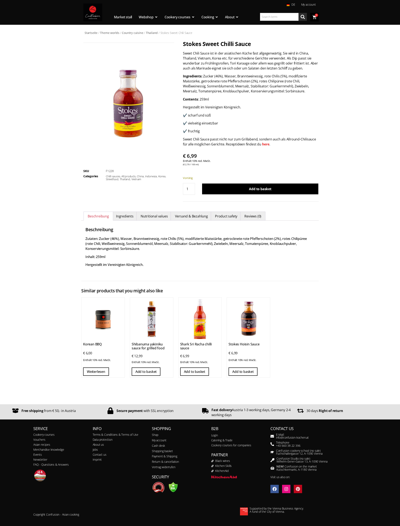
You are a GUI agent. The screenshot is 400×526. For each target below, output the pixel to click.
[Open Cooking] (216, 17)
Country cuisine (132, 33)
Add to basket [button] (146, 371)
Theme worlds (109, 33)
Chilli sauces (113, 176)
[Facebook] (274, 489)
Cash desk (158, 446)
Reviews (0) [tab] (252, 216)
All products (128, 176)
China (140, 176)
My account (308, 4)
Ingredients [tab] (125, 216)
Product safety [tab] (226, 216)
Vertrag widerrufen (163, 467)
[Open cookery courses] (193, 17)
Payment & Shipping (164, 456)
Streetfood (112, 179)
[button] (9, 517)
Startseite (91, 33)
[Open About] (237, 17)
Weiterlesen (96, 371)
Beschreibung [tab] (98, 216)
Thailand (152, 33)
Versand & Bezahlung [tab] (191, 216)
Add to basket (260, 189)
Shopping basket (162, 451)
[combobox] (279, 17)
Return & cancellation (165, 462)
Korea (161, 176)
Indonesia (151, 176)
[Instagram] (286, 489)
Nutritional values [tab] (154, 216)
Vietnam (136, 179)
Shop (155, 435)
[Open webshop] (156, 17)
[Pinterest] (298, 489)
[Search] (303, 17)
